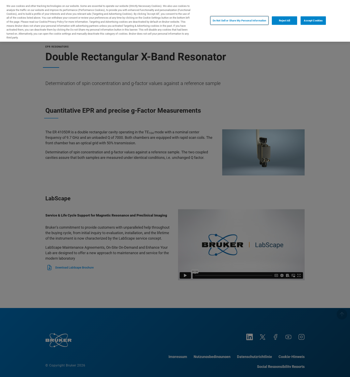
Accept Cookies (313, 20)
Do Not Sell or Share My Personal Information (239, 20)
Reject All (284, 20)
